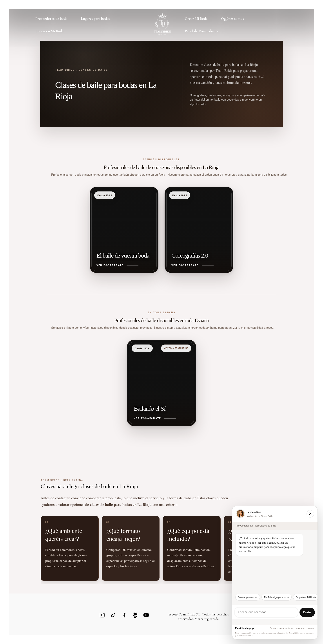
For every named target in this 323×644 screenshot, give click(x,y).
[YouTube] (146, 615)
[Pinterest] (135, 615)
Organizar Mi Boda (306, 597)
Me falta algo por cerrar (276, 597)
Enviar (307, 612)
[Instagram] (102, 615)
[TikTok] (113, 615)
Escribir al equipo (245, 628)
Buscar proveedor (247, 597)
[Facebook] (124, 615)
